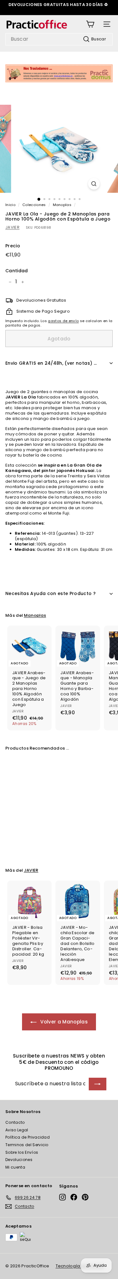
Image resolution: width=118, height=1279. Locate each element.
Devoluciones (18, 1159)
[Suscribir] (97, 1084)
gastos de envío (63, 320)
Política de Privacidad (27, 1137)
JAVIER (12, 227)
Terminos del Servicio (26, 1144)
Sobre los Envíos (21, 1152)
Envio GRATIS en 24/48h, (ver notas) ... (51, 363)
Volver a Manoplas (63, 1021)
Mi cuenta (15, 1167)
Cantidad (16, 271)
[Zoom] (94, 184)
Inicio (10, 204)
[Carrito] (90, 24)
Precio (12, 246)
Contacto (15, 1122)
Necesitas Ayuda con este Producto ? (50, 593)
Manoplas (62, 204)
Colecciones (34, 204)
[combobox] (59, 39)
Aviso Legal (16, 1130)
